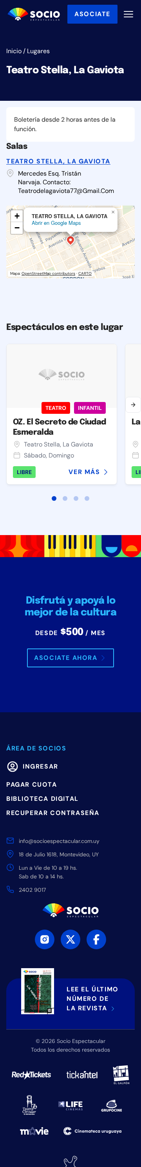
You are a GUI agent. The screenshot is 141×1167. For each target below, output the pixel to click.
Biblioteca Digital (42, 799)
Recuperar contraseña (52, 813)
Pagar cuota (31, 784)
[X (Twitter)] (70, 939)
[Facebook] (96, 939)
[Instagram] (44, 939)
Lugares (38, 51)
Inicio (14, 51)
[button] (70, 241)
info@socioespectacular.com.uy (59, 841)
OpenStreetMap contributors (48, 273)
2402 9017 (32, 889)
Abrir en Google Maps (56, 222)
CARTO (85, 273)
